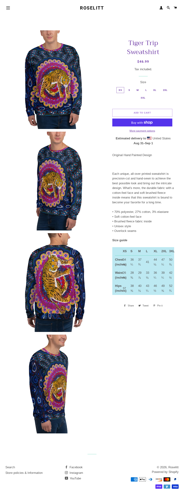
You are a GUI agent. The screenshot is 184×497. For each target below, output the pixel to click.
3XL (143, 97)
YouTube (75, 478)
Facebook (76, 467)
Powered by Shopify (165, 472)
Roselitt (92, 8)
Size (143, 82)
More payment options (142, 130)
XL (155, 90)
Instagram (76, 473)
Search (10, 467)
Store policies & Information (24, 473)
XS (120, 90)
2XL (165, 90)
